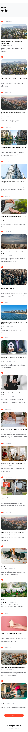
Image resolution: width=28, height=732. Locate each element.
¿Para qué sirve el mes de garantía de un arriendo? (12, 566)
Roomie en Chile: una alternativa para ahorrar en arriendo (13, 463)
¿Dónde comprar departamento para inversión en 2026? (13, 147)
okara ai (4, 45)
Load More (13, 715)
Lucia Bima (5, 568)
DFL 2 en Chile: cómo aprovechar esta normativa (12, 599)
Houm (4, 80)
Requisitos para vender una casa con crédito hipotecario (13, 700)
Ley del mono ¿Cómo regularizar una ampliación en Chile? (14, 429)
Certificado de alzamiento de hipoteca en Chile (11, 633)
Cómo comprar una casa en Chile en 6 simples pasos (12, 532)
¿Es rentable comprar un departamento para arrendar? (13, 667)
